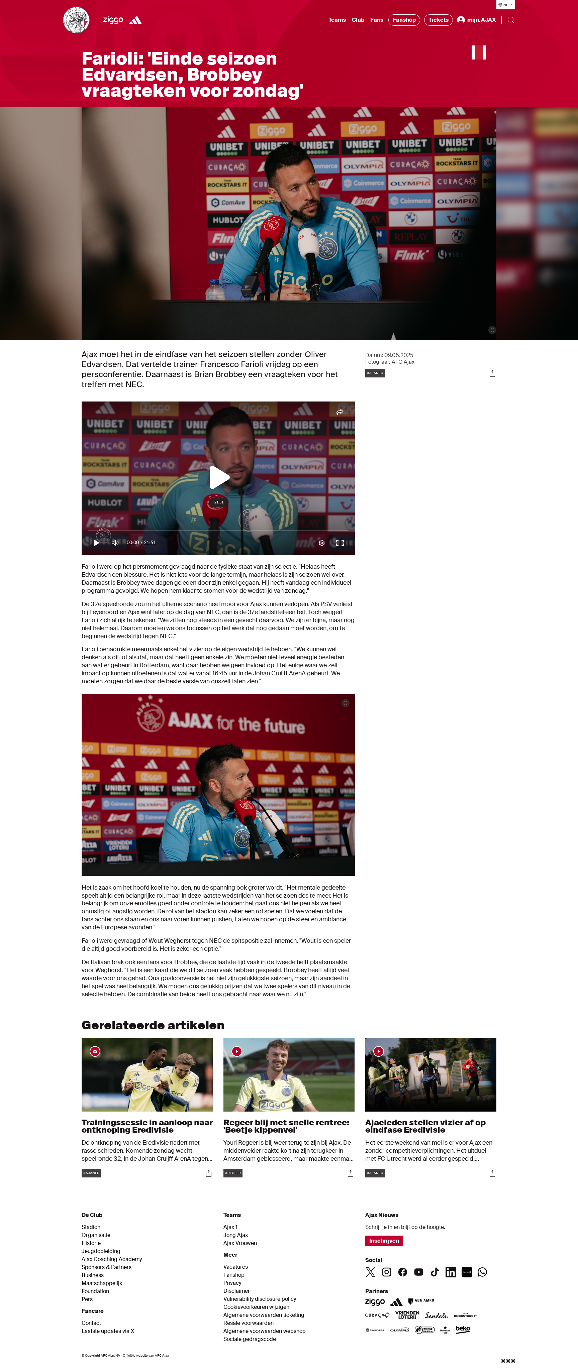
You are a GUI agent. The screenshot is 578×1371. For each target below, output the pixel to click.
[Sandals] (437, 1316)
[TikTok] (434, 1272)
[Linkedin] (451, 1272)
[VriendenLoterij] (407, 1316)
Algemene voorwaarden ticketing (263, 1315)
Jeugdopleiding (101, 1251)
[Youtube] (418, 1272)
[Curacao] (377, 1315)
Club (358, 19)
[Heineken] (445, 1330)
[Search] (511, 20)
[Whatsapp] (482, 1272)
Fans (376, 19)
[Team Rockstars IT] (465, 1316)
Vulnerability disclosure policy (259, 1299)
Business (93, 1275)
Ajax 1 (230, 1227)
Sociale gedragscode (249, 1339)
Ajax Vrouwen (240, 1243)
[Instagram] (386, 1272)
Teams (337, 19)
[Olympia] (399, 1330)
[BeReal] (467, 1272)
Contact (91, 1323)
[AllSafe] (425, 1330)
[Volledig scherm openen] (492, 330)
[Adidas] (396, 1302)
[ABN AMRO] (421, 1302)
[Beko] (463, 1330)
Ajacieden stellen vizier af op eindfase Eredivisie (425, 1126)
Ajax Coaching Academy (112, 1259)
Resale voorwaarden (248, 1323)
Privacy (232, 1283)
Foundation (95, 1291)
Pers (87, 1299)
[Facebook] (402, 1272)
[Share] (492, 373)
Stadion (91, 1227)
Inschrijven (384, 1240)
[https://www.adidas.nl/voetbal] (135, 20)
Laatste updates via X (108, 1331)
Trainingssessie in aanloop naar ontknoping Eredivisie (147, 1126)
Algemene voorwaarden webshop (264, 1331)
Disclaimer (236, 1291)
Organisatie (96, 1235)
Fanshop (404, 19)
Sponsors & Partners (106, 1267)
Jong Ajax (235, 1235)
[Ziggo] (113, 20)
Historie (91, 1243)
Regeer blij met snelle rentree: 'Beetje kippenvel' (286, 1126)
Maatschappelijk (102, 1283)
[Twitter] (370, 1272)
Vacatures (235, 1267)
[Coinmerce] (375, 1330)
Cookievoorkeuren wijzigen (256, 1307)
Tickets (438, 19)
